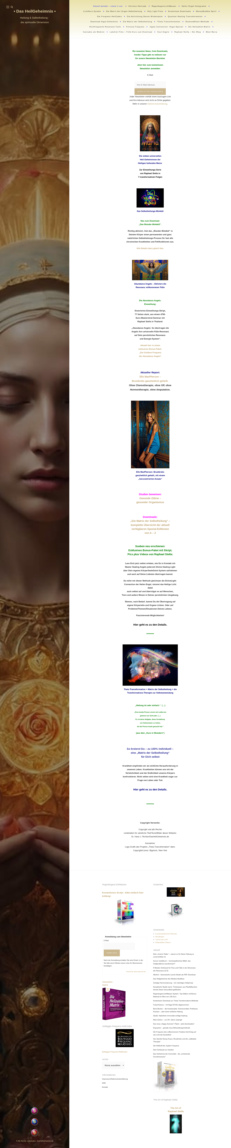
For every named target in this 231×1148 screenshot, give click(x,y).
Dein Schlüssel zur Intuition (163, 1050)
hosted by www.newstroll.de (136, 972)
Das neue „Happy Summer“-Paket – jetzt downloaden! (173, 1024)
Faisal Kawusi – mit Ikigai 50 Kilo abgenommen (171, 1005)
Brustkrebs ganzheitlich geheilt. (150, 381)
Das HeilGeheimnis (35, 11)
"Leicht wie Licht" (161, 939)
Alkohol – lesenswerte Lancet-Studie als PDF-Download (174, 975)
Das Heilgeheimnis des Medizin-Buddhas (168, 979)
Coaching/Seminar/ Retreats (166, 934)
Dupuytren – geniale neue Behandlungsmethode (171, 1028)
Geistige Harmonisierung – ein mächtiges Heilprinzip (173, 983)
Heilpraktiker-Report (163, 942)
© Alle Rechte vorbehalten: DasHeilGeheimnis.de (34, 1141)
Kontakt (105, 1087)
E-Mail (150, 75)
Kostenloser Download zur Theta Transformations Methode (175, 1001)
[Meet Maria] (34, 1092)
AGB (104, 1083)
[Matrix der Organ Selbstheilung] (198, 1077)
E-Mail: (106, 940)
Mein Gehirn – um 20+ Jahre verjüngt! (167, 1020)
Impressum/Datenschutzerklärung (115, 1079)
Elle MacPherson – (150, 376)
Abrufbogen (159, 937)
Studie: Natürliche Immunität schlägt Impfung (170, 1016)
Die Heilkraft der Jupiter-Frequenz (166, 1046)
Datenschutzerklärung (157, 104)
